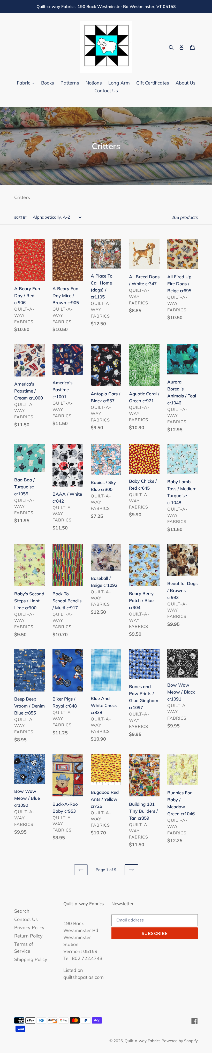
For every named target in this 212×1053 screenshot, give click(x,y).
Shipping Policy (30, 959)
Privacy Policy (29, 928)
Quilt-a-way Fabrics (142, 1040)
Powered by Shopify (180, 1040)
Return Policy (28, 936)
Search (21, 911)
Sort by (20, 217)
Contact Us (26, 919)
